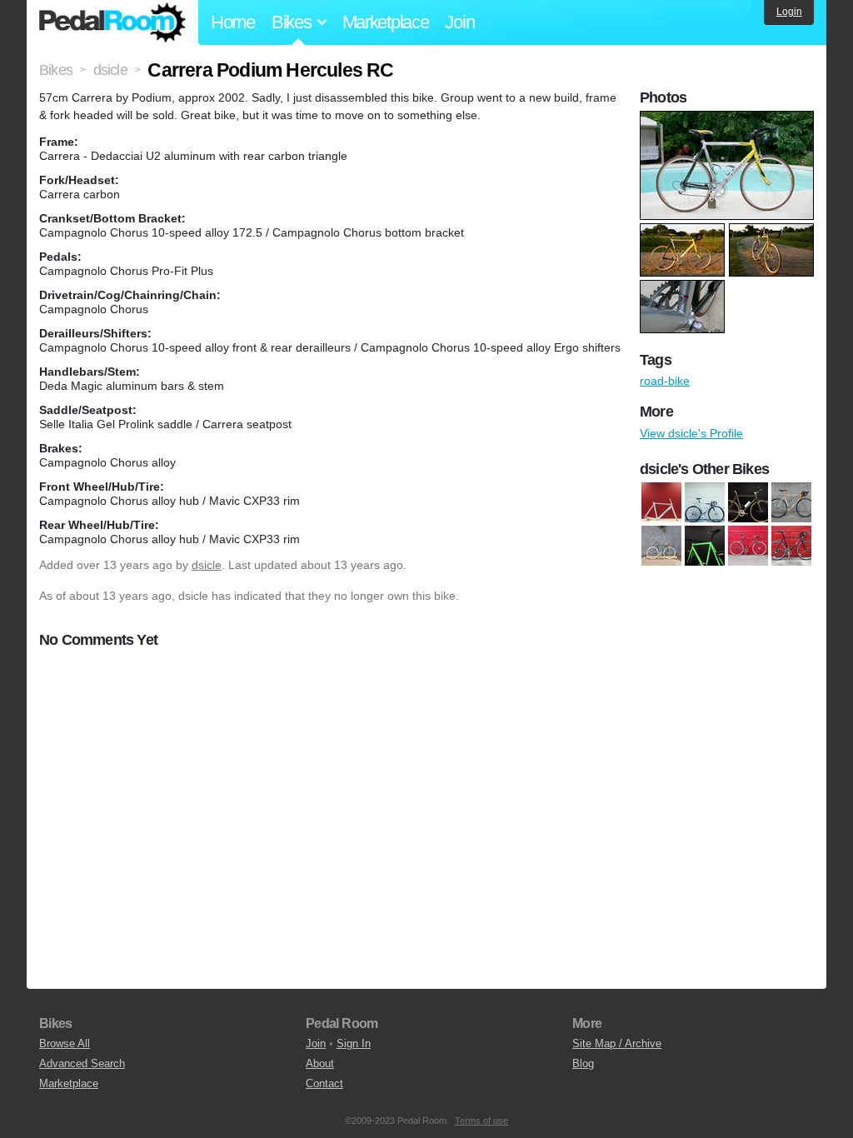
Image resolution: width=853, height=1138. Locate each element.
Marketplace (385, 22)
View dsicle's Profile (691, 433)
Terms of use (481, 1121)
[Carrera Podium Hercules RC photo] (729, 119)
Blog (583, 1063)
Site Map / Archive (616, 1043)
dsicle (207, 564)
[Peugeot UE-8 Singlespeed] (748, 545)
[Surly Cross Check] (791, 545)
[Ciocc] (791, 502)
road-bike (665, 380)
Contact (324, 1083)
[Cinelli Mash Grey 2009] (704, 502)
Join (459, 22)
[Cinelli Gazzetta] (661, 545)
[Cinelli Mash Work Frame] (748, 502)
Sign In (354, 1043)
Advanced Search (82, 1063)
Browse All (64, 1043)
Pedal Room (112, 22)
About (320, 1063)
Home (233, 22)
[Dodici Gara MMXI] (704, 545)
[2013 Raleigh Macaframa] (661, 502)
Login (789, 11)
